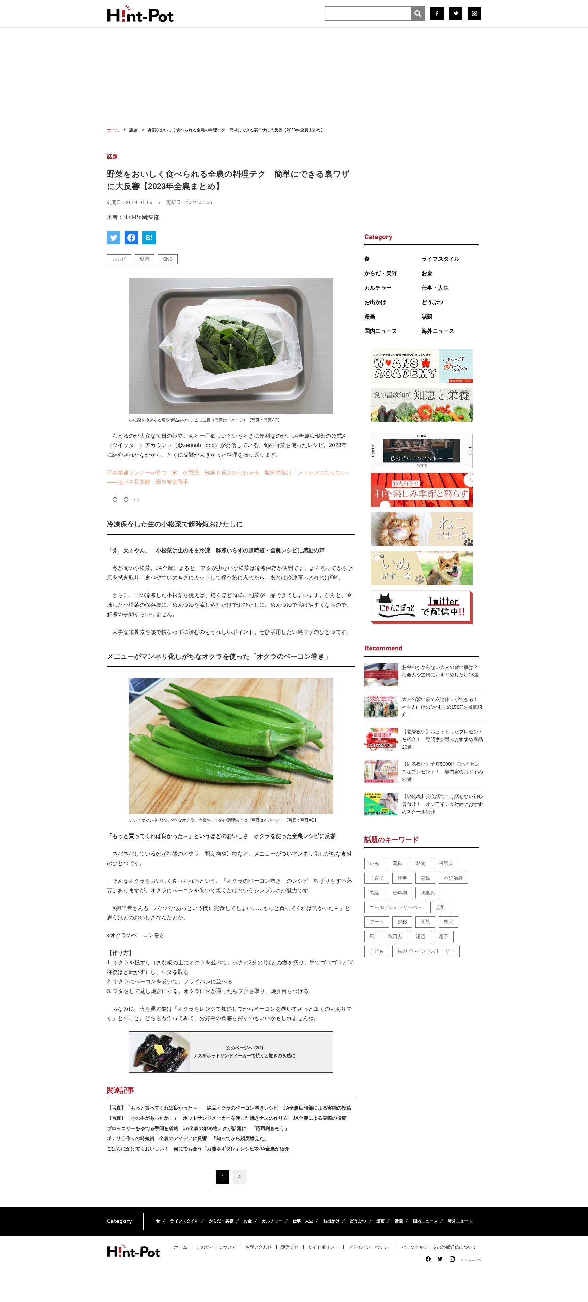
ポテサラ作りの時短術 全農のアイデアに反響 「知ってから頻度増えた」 (188, 1138)
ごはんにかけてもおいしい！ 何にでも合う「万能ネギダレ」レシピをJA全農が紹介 (198, 1148)
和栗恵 (428, 892)
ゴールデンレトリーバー (396, 907)
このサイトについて (216, 1247)
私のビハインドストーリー (426, 951)
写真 (397, 863)
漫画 (369, 317)
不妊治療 (453, 878)
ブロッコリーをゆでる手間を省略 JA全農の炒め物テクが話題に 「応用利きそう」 (198, 1128)
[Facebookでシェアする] (131, 237)
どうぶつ (432, 302)
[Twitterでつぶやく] (113, 237)
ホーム (180, 1247)
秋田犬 (395, 936)
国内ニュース (380, 331)
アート (377, 922)
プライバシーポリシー (370, 1247)
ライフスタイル (441, 259)
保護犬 (446, 863)
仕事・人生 (435, 288)
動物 (420, 863)
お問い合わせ (258, 1247)
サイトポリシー (323, 1247)
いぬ (374, 863)
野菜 (144, 259)
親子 (443, 936)
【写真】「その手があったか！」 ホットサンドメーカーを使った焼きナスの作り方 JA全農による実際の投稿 (226, 1118)
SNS (168, 259)
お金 (427, 273)
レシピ (119, 259)
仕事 (402, 878)
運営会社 (290, 1247)
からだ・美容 (380, 273)
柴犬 (448, 922)
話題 (427, 317)
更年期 (400, 892)
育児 (425, 922)
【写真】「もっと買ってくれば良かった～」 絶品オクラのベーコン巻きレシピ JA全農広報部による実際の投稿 (229, 1108)
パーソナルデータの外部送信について (439, 1247)
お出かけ (375, 302)
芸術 (440, 907)
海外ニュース (438, 331)
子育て (377, 878)
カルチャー (378, 288)
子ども (377, 951)
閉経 (374, 892)
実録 (425, 878)
